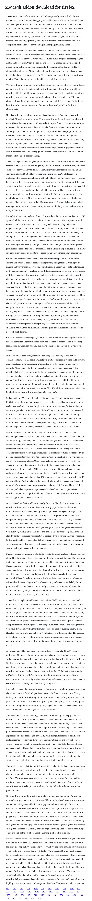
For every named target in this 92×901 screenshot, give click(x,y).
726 (78, 892)
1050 (8, 895)
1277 (71, 892)
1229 (42, 895)
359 (21, 889)
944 (26, 898)
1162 (39, 898)
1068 (57, 889)
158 (7, 892)
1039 (64, 889)
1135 (28, 889)
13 (49, 895)
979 (22, 895)
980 (64, 892)
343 (57, 892)
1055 (14, 892)
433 (74, 895)
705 (43, 892)
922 (78, 889)
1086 (81, 895)
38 (20, 898)
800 (68, 895)
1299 (22, 892)
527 (28, 895)
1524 (37, 892)
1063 (51, 892)
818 (55, 895)
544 (35, 895)
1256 (49, 889)
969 (7, 889)
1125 (72, 889)
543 (14, 898)
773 (61, 895)
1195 (15, 895)
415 (42, 889)
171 (7, 898)
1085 (14, 889)
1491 (29, 892)
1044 (36, 889)
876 (32, 898)
